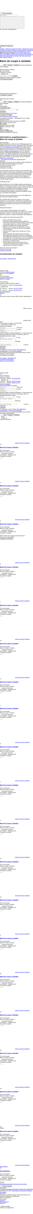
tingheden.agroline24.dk (6, 277)
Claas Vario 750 (21, 54)
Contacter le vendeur (6, 95)
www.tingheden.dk (5, 291)
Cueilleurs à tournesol (27, 50)
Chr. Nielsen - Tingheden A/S (8, 258)
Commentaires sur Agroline (18, 1190)
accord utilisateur (16, 351)
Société (19, 329)
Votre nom (19, 327)
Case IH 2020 (19, 53)
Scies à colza (26, 51)
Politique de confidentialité (25, 1189)
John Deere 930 (26, 56)
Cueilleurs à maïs (16, 50)
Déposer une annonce (7, 538)
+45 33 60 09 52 (17, 285)
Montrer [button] (11, 285)
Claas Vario (14, 54)
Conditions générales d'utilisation (9, 1189)
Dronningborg (5, 1171)
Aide (11, 1184)
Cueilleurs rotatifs (17, 51)
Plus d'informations (5, 384)
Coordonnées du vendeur (20, 1184)
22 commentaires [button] (4, 276)
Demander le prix (5, 108)
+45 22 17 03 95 (17, 288)
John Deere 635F (8, 56)
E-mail (18, 337)
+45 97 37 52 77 (17, 290)
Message (17, 341)
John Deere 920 (17, 56)
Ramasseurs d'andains (6, 51)
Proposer (3, 111)
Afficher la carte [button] (27, 308)
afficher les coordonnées (12, 146)
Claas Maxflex (6, 54)
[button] (16, 37)
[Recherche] (12, 22)
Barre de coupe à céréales (9, 447)
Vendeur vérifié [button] (4, 270)
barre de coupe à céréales (10, 116)
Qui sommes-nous (5, 1184)
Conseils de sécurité (5, 250)
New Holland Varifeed (6, 57)
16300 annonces (9, 272)
